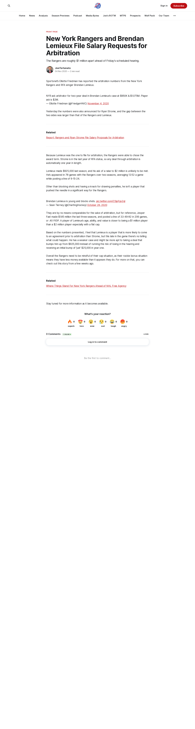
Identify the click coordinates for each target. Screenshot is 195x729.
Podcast (77, 15)
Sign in (164, 5)
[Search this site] (9, 5)
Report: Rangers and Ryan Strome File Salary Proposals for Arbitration (85, 137)
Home (22, 15)
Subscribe (178, 5)
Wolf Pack (149, 15)
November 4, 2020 (98, 103)
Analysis (43, 15)
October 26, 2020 (97, 205)
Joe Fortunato (63, 68)
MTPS (123, 15)
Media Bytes (92, 15)
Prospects (135, 15)
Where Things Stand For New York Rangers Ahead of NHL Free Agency (86, 285)
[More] (174, 15)
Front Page (52, 32)
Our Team (164, 15)
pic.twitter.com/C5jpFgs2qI (110, 201)
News (32, 15)
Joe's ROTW (109, 15)
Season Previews (60, 15)
